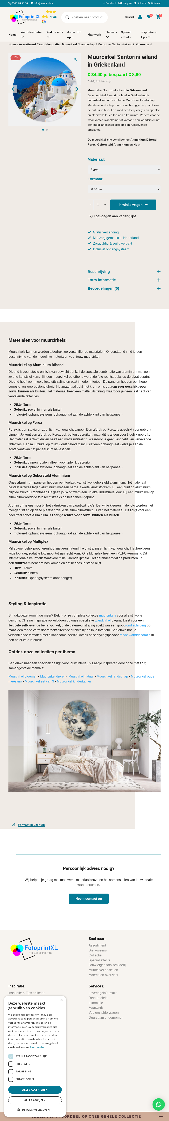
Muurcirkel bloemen (22, 676)
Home (12, 34)
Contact (129, 17)
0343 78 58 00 (19, 3)
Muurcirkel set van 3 (39, 681)
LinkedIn (141, 3)
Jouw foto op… (74, 34)
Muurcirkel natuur (81, 676)
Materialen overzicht (103, 975)
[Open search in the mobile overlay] (84, 17)
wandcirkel (103, 620)
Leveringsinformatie (103, 993)
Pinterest (155, 3)
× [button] (61, 1000)
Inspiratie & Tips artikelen (26, 993)
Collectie (95, 955)
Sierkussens (54, 32)
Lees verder (37, 1047)
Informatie (96, 1003)
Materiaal (96, 159)
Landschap (87, 44)
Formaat (95, 179)
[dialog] (35, 1056)
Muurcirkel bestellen (103, 970)
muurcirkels (107, 615)
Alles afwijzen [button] (35, 1100)
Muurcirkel (69, 44)
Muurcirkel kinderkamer (74, 681)
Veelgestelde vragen (104, 1012)
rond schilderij (135, 625)
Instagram (126, 3)
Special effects (126, 34)
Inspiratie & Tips (149, 34)
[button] (75, 59)
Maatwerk (94, 34)
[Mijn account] (140, 17)
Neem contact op (88, 898)
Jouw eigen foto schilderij (107, 965)
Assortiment (27, 44)
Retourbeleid (98, 998)
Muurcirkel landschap (112, 676)
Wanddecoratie (31, 32)
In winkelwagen (131, 205)
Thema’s (111, 32)
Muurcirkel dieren (53, 676)
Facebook (111, 3)
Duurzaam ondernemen (106, 1017)
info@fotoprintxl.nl (43, 3)
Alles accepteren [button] (35, 1089)
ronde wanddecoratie (135, 635)
